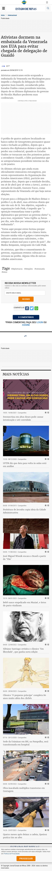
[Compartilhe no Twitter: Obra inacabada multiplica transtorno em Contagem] (48, 784)
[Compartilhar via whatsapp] (36, 308)
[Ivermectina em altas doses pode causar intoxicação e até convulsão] (26, 394)
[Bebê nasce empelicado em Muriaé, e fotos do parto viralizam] (26, 580)
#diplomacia (16, 268)
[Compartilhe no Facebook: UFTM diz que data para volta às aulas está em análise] (45, 459)
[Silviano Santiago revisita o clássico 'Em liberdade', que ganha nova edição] (26, 626)
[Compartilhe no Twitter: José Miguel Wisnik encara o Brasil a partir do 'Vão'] (48, 552)
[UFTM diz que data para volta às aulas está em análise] (26, 441)
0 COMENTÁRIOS (26, 317)
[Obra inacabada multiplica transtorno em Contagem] (26, 765)
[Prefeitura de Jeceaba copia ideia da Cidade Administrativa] (26, 487)
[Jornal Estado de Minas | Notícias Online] (26, 9)
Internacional (12, 15)
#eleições (28, 268)
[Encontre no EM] (47, 8)
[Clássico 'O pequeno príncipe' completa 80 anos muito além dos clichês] (26, 673)
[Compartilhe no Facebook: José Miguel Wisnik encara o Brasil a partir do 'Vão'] (45, 552)
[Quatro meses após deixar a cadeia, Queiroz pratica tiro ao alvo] (26, 812)
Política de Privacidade (11, 854)
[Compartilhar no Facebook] (27, 308)
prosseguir (26, 858)
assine (26, 324)
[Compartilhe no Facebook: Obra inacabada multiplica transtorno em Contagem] (45, 784)
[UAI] (24, 2)
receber (26, 299)
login (40, 322)
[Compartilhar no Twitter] (32, 308)
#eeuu (4, 272)
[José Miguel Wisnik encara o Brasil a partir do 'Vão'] (26, 533)
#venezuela (39, 268)
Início (3, 15)
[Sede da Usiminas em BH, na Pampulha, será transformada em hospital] (26, 719)
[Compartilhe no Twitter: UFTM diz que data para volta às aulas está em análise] (48, 459)
